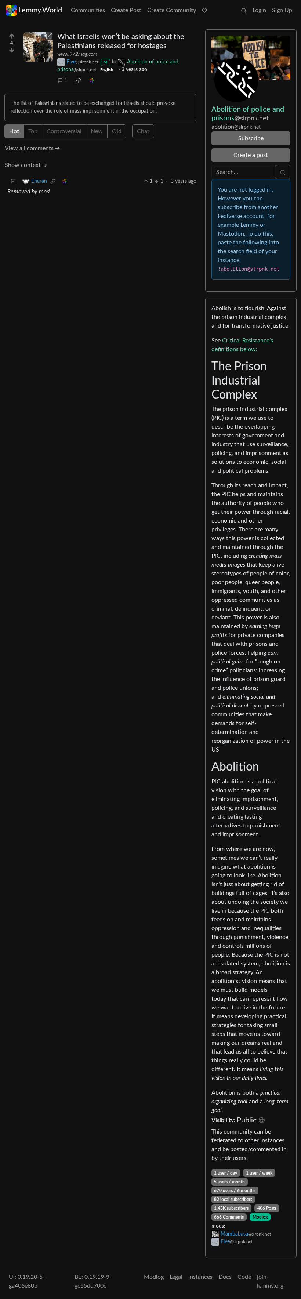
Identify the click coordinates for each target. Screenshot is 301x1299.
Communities (88, 10)
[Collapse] (13, 181)
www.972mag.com (77, 54)
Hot (14, 131)
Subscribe (251, 138)
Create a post (250, 155)
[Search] (244, 10)
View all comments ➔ (32, 148)
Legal (176, 1277)
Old (117, 131)
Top (32, 131)
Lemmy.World (40, 10)
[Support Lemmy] (204, 10)
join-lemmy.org (270, 1281)
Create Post (126, 10)
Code (244, 1277)
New (97, 131)
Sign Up (282, 10)
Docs (225, 1277)
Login (259, 10)
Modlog (260, 1217)
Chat (143, 131)
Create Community (171, 10)
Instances (200, 1277)
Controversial (64, 131)
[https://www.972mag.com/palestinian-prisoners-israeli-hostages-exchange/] (38, 47)
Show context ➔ (26, 165)
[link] (78, 81)
